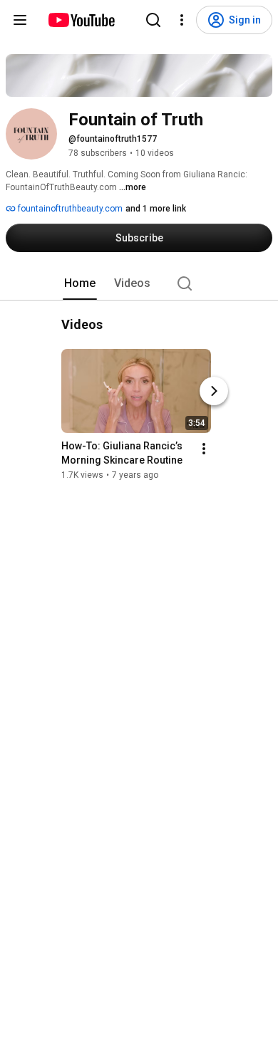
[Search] (153, 19)
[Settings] (181, 19)
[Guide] (20, 19)
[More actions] (204, 448)
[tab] (80, 283)
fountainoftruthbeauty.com (69, 209)
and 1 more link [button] (155, 209)
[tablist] (139, 283)
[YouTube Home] (81, 20)
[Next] (214, 391)
